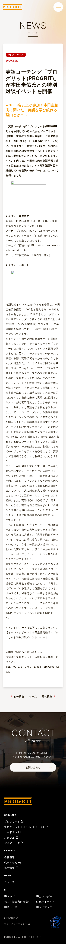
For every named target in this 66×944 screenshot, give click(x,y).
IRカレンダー (44, 896)
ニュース (9, 882)
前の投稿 (47, 696)
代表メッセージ (13, 862)
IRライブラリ (44, 907)
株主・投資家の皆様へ (17, 901)
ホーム (33, 696)
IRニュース (11, 907)
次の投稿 (19, 696)
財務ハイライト (45, 901)
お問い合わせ (33, 767)
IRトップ (9, 896)
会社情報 (9, 857)
